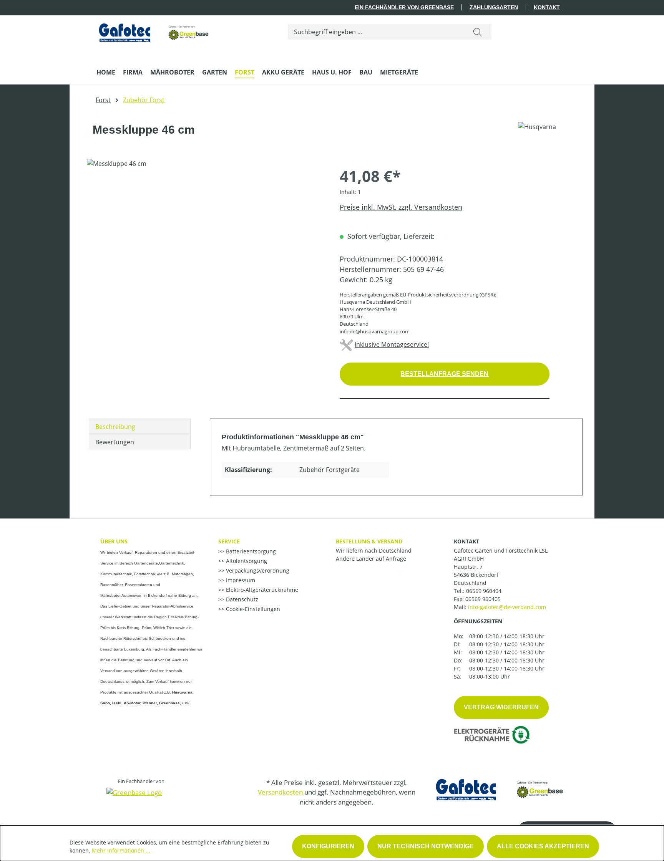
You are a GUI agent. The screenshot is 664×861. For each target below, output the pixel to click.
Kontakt (547, 7)
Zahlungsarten (494, 7)
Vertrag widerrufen (501, 707)
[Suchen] (477, 32)
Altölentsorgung (245, 561)
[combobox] (376, 32)
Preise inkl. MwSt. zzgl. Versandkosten (401, 207)
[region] (205, 241)
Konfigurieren (328, 846)
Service (229, 541)
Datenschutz (241, 599)
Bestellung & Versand (369, 541)
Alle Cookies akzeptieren (543, 846)
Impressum (239, 580)
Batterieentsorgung (250, 551)
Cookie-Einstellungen (252, 609)
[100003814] (205, 241)
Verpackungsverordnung (256, 570)
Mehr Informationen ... (121, 850)
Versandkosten (280, 792)
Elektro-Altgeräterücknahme (261, 589)
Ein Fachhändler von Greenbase (404, 7)
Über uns (114, 541)
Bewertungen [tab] (114, 442)
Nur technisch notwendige (425, 846)
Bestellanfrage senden (444, 374)
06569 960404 (483, 590)
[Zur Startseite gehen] (154, 30)
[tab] (140, 426)
